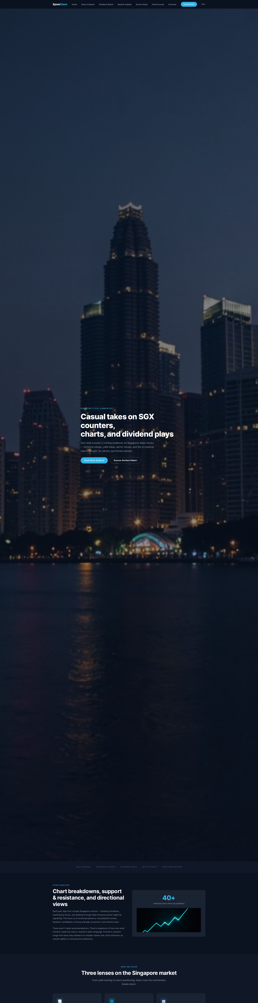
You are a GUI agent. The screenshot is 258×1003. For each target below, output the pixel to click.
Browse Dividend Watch (125, 460)
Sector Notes (142, 4)
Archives (172, 4)
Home (74, 4)
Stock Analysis (88, 4)
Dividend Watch (106, 4)
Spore (60, 4)
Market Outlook (125, 4)
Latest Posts (189, 4)
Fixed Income (158, 4)
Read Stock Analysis (94, 460)
